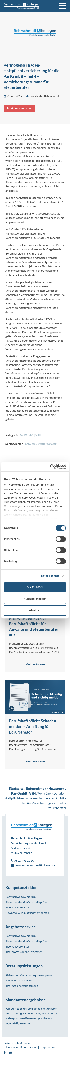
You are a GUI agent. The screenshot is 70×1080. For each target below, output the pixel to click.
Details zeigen (50, 575)
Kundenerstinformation (21, 1047)
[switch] (61, 539)
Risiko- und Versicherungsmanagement (29, 975)
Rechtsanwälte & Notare (20, 896)
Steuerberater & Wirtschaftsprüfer (26, 902)
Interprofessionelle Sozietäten (24, 951)
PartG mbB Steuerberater (40, 443)
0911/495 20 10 (23, 860)
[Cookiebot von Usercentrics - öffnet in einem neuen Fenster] (50, 466)
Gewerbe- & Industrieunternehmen (27, 912)
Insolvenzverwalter (17, 907)
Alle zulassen (35, 586)
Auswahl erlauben (35, 598)
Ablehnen (35, 610)
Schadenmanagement (18, 980)
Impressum (48, 1047)
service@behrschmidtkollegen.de (34, 865)
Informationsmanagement (21, 985)
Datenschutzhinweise (17, 1043)
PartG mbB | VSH (30, 435)
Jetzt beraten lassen (19, 108)
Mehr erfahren (35, 664)
